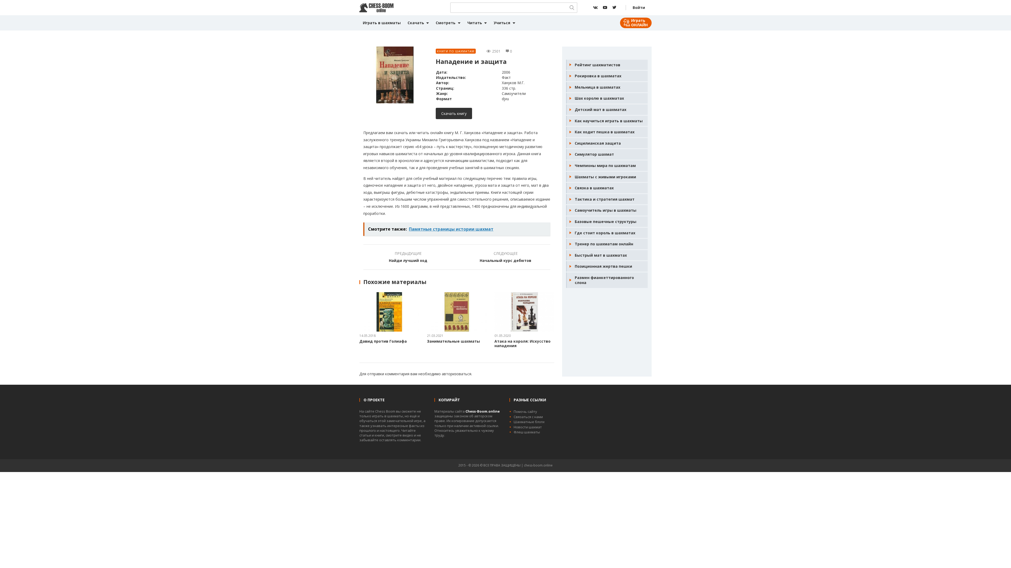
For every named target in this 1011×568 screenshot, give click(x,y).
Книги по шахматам (455, 51)
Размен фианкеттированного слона (604, 280)
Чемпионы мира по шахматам (605, 165)
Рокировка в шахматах (598, 75)
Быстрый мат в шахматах (601, 255)
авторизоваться (456, 373)
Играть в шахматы (382, 22)
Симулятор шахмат (594, 154)
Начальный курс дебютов (505, 260)
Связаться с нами (528, 416)
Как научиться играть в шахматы (609, 120)
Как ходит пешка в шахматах (605, 131)
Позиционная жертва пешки (603, 266)
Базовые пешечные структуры (605, 221)
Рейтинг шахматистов (597, 64)
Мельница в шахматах (597, 87)
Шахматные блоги (529, 421)
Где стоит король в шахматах (605, 232)
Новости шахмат (528, 427)
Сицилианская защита (598, 143)
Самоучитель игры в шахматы (605, 210)
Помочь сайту (525, 411)
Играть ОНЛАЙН (639, 22)
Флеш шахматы (527, 432)
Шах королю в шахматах (599, 98)
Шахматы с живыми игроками (605, 176)
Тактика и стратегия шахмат (605, 199)
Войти (639, 7)
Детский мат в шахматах (600, 109)
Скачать (416, 22)
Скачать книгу (454, 113)
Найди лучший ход (408, 260)
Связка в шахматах (594, 187)
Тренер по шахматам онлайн (604, 243)
